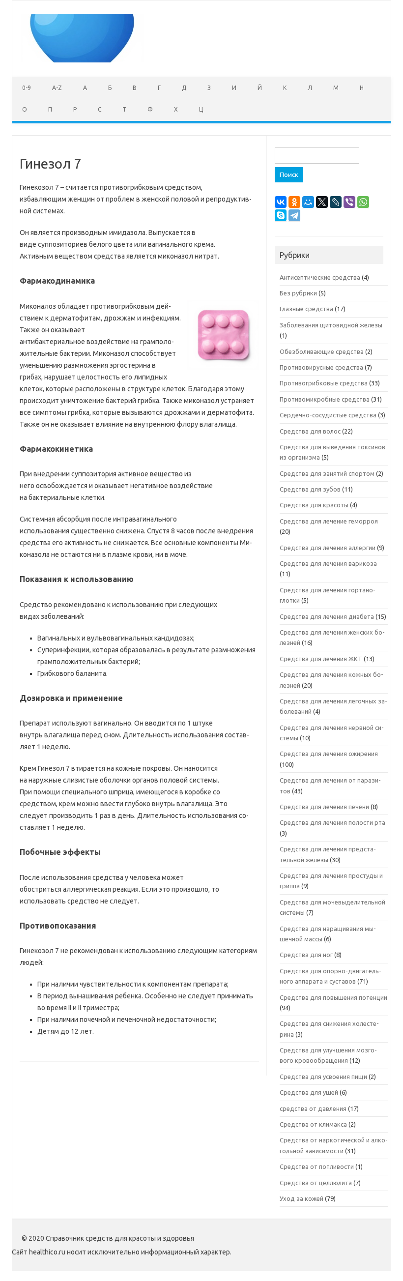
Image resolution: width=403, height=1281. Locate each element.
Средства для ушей (309, 1092)
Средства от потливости (317, 1166)
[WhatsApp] (363, 202)
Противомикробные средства (325, 399)
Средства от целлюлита (316, 1182)
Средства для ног (306, 954)
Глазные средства (306, 308)
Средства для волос (310, 431)
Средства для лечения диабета (327, 616)
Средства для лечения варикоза (328, 563)
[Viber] (349, 202)
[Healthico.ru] (82, 60)
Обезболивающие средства (322, 351)
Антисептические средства (320, 277)
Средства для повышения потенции (333, 997)
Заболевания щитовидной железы (331, 324)
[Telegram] (294, 215)
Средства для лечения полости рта (332, 822)
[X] (322, 202)
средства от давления (313, 1108)
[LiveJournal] (336, 202)
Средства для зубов (310, 489)
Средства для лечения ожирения (329, 753)
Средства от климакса (313, 1124)
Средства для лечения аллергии (327, 547)
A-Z (57, 88)
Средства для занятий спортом (327, 473)
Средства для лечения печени (324, 806)
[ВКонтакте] (281, 202)
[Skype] (281, 215)
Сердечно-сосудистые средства (328, 414)
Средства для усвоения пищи (323, 1076)
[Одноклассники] (294, 202)
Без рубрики (298, 293)
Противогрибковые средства (324, 382)
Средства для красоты (314, 504)
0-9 (26, 88)
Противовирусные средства (321, 367)
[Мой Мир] (308, 202)
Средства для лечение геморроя (329, 521)
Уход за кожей (301, 1198)
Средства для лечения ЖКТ (321, 658)
